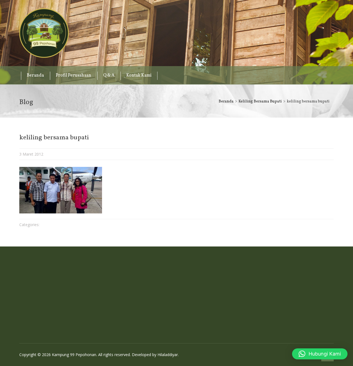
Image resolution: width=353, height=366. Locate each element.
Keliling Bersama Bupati (260, 101)
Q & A (108, 75)
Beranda (35, 75)
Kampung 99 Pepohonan (44, 33)
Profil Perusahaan (73, 75)
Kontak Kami (139, 75)
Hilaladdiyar (167, 354)
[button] (319, 353)
